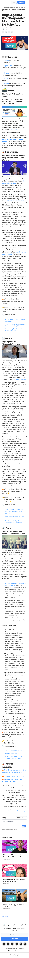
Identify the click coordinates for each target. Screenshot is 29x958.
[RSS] (25, 944)
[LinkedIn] (8, 944)
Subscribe (21, 2)
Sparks (6, 84)
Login (13, 2)
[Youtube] (12, 944)
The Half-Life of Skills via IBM (13, 750)
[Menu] (27, 2)
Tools (6, 78)
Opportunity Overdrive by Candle (10, 7)
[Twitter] (4, 944)
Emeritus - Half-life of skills (12, 753)
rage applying (21, 379)
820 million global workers (16, 201)
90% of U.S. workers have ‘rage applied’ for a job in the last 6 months (14, 511)
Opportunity (8, 66)
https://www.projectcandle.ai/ (14, 811)
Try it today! (14, 129)
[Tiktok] (16, 944)
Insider (6, 60)
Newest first (20, 817)
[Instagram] (21, 944)
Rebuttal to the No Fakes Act (14, 776)
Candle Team (9, 28)
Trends (6, 73)
